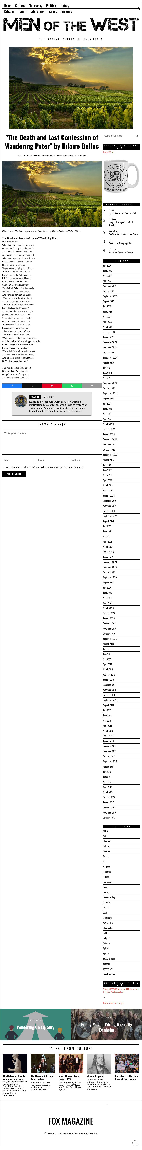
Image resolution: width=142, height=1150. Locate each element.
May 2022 (107, 475)
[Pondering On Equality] (35, 1024)
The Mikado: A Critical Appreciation (42, 1077)
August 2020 (108, 582)
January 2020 (109, 618)
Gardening (107, 882)
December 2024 (110, 342)
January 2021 (108, 557)
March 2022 (108, 485)
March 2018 (108, 730)
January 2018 (108, 741)
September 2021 (110, 516)
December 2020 (110, 562)
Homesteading (109, 897)
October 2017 (109, 756)
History (106, 892)
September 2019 (110, 638)
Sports (106, 953)
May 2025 (107, 316)
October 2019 (109, 633)
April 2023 (107, 419)
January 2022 (109, 495)
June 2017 (107, 776)
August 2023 (108, 398)
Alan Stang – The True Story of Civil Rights (126, 1077)
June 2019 (107, 654)
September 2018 (110, 700)
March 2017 (108, 792)
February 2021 (109, 552)
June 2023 (107, 408)
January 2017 (108, 802)
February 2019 (109, 674)
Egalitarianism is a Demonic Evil (122, 213)
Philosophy (56, 155)
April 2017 (107, 787)
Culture (36, 155)
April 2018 (107, 725)
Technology (107, 969)
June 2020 (107, 592)
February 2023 (109, 429)
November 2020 (110, 567)
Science (106, 943)
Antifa (105, 830)
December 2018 (109, 684)
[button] (137, 135)
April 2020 (107, 603)
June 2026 (107, 270)
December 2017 (109, 746)
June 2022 (107, 470)
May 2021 (107, 536)
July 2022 (107, 465)
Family (105, 856)
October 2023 (109, 388)
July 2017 (107, 771)
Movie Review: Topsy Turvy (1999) (69, 1077)
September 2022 (110, 454)
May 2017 (107, 782)
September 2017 (110, 761)
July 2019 (107, 649)
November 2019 (109, 628)
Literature (45, 155)
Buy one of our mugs (113, 1003)
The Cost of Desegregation (120, 243)
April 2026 (107, 281)
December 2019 (109, 623)
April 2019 (107, 664)
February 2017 (109, 797)
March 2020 (108, 608)
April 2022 (107, 480)
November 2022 (110, 444)
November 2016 (109, 812)
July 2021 (107, 526)
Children (106, 841)
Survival (106, 963)
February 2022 (109, 490)
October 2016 (109, 817)
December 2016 (109, 807)
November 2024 (110, 347)
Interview (107, 902)
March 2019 (108, 669)
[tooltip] (12, 385)
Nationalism (108, 923)
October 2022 (109, 449)
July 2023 (107, 403)
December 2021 (109, 500)
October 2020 (109, 572)
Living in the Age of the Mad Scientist (121, 224)
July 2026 (107, 265)
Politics (106, 933)
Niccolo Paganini (95, 1076)
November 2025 (110, 286)
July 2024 (107, 367)
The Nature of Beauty (14, 1075)
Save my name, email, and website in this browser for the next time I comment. (44, 467)
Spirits (72, 155)
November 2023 (110, 383)
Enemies (106, 851)
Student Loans (109, 958)
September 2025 (110, 296)
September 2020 (110, 577)
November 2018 (109, 690)
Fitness (106, 876)
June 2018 (107, 715)
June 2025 (107, 311)
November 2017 (109, 751)
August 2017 (108, 766)
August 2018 (108, 705)
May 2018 (107, 720)
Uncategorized (109, 974)
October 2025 (109, 291)
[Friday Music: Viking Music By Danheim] (106, 1024)
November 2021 (109, 506)
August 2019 (108, 644)
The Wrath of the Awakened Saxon (123, 234)
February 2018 (109, 736)
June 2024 (107, 373)
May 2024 (107, 378)
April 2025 (107, 321)
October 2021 (109, 511)
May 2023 (107, 413)
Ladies (105, 907)
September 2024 (110, 357)
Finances (106, 866)
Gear (105, 887)
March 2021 (108, 546)
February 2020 (109, 613)
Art (104, 836)
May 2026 (107, 275)
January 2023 (109, 434)
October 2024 (109, 352)
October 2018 (109, 695)
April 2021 (107, 541)
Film (105, 861)
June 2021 (107, 531)
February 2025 (109, 332)
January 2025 (109, 337)
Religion (65, 155)
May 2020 (107, 598)
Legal (105, 912)
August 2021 (108, 521)
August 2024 (108, 362)
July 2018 (107, 710)
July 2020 (107, 587)
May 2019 (107, 659)
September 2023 (110, 393)
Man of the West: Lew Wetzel (121, 252)
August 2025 (108, 301)
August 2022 (108, 459)
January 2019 (108, 679)
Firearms (107, 871)
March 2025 (108, 327)
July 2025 (107, 306)
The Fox (92, 1133)
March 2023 (108, 424)
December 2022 (110, 439)
